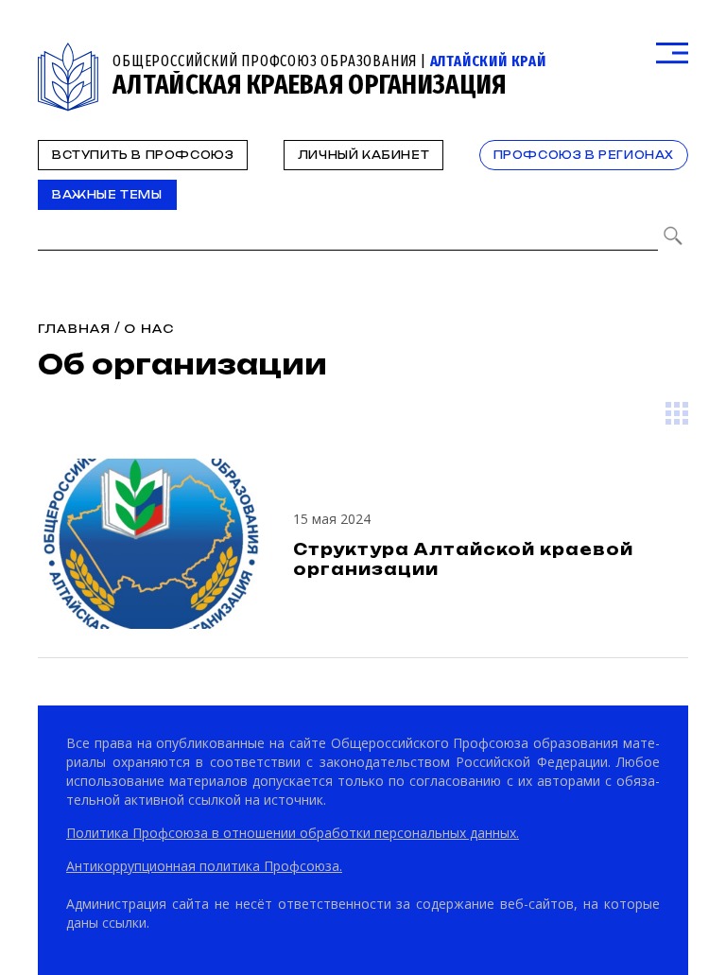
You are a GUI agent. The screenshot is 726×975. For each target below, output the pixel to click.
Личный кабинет (363, 155)
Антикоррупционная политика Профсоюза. (204, 866)
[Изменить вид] (677, 413)
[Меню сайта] (672, 53)
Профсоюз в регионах (583, 155)
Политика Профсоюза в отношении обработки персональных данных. (292, 833)
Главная (74, 329)
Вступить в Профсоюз (142, 155)
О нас (149, 329)
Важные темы (107, 194)
